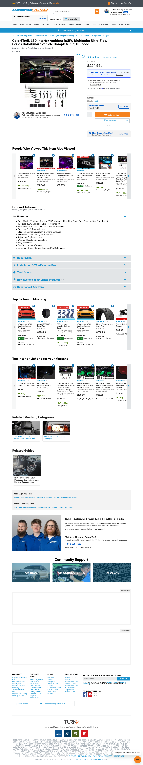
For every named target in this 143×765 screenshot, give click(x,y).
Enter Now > (80, 30)
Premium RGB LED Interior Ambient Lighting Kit (26, 175)
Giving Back (51, 681)
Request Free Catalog (19, 694)
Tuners (113, 24)
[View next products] (129, 176)
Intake (78, 24)
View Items (124, 107)
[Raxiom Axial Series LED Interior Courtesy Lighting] (27, 372)
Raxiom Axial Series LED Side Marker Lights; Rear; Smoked (124, 386)
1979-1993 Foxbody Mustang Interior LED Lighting (92, 36)
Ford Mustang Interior (44, 497)
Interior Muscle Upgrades (48, 507)
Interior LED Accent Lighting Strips (105, 176)
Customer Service (36, 688)
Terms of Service (96, 759)
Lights (94, 24)
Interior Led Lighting (66, 507)
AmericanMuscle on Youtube (90, 694)
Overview (50, 677)
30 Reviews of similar (108, 57)
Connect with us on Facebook (85, 694)
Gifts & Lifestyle (25, 24)
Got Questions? (35, 686)
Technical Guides (18, 690)
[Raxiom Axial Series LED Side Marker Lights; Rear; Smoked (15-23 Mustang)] (125, 372)
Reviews (50, 694)
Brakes (36, 24)
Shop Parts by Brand (19, 686)
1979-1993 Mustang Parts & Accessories (27, 36)
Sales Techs (51, 692)
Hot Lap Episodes (18, 681)
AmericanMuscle (52, 727)
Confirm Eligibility (95, 85)
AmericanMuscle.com (29, 10)
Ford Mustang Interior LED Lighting (66, 497)
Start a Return (35, 682)
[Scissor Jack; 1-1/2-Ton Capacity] (125, 313)
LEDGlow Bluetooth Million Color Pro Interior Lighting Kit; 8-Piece (85, 387)
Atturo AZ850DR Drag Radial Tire (44, 326)
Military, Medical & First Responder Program (36, 694)
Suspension (103, 24)
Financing (15, 688)
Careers (50, 686)
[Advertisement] (71, 608)
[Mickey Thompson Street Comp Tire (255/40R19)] (105, 313)
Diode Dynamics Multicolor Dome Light (45, 385)
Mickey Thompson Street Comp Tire (105, 326)
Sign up (123, 678)
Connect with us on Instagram (95, 694)
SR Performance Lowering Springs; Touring (64, 328)
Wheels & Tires (124, 24)
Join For (122, 134)
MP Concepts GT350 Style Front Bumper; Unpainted (25, 328)
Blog (14, 692)
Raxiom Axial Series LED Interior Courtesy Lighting (26, 384)
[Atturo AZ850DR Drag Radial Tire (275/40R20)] (46, 313)
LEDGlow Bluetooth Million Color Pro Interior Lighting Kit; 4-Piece (105, 387)
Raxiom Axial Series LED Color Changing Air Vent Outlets (85, 176)
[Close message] (130, 30)
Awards (50, 679)
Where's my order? (36, 680)
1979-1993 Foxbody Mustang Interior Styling (58, 36)
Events (14, 679)
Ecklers (94, 727)
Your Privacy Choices (102, 756)
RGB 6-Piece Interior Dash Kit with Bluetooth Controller (65, 177)
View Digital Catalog (19, 696)
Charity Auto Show (54, 688)
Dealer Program (52, 690)
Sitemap (72, 756)
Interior (86, 24)
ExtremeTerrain (83, 727)
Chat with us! (34, 690)
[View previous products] (14, 176)
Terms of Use (34, 698)
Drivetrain (45, 24)
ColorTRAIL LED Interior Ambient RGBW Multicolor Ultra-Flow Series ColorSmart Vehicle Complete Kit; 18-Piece (125, 179)
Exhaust (62, 24)
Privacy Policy (112, 682)
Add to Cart (114, 115)
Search (97, 11)
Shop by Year (16, 684)
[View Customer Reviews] (93, 57)
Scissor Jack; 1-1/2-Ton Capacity (124, 325)
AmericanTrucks (68, 727)
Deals (15, 24)
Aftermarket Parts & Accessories (25, 507)
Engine (54, 24)
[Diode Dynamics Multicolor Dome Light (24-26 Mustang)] (46, 372)
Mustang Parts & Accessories (24, 497)
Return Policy (34, 684)
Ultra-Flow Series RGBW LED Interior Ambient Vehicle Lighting (46, 177)
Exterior (71, 24)
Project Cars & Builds (19, 677)
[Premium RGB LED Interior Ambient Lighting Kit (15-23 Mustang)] (27, 162)
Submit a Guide (52, 684)
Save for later (111, 121)
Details (56, 3)
